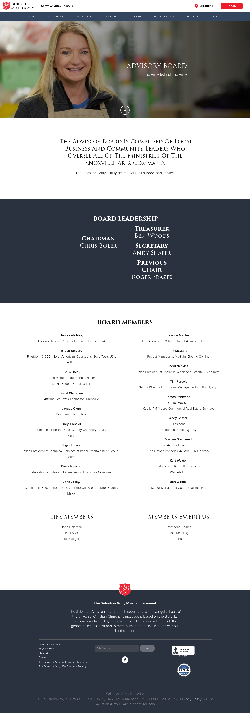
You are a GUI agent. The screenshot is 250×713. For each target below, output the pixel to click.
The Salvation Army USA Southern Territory (62, 666)
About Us (111, 16)
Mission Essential (165, 16)
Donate (232, 6)
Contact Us (219, 16)
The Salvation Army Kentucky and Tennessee (64, 662)
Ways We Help (85, 16)
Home (31, 16)
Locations (206, 6)
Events (138, 16)
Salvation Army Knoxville (57, 6)
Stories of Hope (192, 16)
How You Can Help (58, 16)
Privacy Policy (191, 699)
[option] (125, 69)
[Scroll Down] (125, 110)
